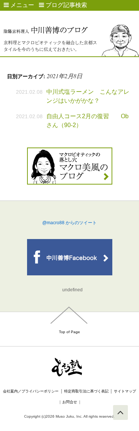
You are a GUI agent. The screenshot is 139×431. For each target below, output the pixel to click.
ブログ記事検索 (65, 5)
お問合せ (69, 402)
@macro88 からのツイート (69, 222)
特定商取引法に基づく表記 (86, 391)
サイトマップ (125, 391)
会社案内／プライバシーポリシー (31, 391)
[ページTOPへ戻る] (120, 412)
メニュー (21, 5)
